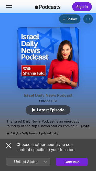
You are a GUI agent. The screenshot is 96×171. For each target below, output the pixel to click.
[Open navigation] (9, 6)
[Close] (8, 145)
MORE (85, 126)
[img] (48, 6)
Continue (72, 162)
